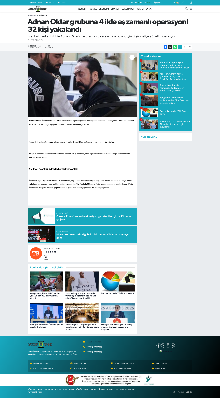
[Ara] (186, 9)
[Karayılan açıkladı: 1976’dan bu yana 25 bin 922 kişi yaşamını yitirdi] (46, 281)
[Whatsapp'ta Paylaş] (175, 47)
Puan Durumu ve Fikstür (43, 368)
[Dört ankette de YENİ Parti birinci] (118, 281)
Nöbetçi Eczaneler (41, 363)
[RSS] (173, 345)
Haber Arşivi (160, 368)
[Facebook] (158, 345)
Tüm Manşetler (79, 368)
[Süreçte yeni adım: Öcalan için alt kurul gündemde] (46, 312)
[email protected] (94, 342)
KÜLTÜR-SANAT (145, 8)
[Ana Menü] (191, 9)
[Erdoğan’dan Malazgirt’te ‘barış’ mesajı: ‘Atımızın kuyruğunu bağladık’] (118, 312)
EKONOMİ (104, 8)
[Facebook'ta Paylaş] (165, 47)
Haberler (32, 15)
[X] (163, 345)
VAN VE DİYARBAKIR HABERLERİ (104, 389)
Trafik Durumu (161, 363)
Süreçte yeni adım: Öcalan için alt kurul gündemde (46, 325)
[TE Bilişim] (36, 253)
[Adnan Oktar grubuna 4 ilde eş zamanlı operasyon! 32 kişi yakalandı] (82, 85)
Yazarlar (63, 2)
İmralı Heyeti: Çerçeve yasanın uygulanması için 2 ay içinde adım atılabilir (82, 327)
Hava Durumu (80, 363)
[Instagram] (168, 345)
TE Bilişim (50, 251)
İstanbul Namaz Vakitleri (125, 363)
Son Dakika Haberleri (122, 368)
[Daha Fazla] (180, 47)
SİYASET (115, 8)
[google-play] (165, 351)
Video (51, 2)
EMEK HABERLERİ (127, 389)
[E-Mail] (46, 257)
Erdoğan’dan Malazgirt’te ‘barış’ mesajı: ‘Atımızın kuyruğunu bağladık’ (116, 327)
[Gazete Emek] (37, 8)
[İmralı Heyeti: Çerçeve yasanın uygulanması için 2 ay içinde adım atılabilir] (82, 312)
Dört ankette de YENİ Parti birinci (117, 293)
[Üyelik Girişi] (190, 2)
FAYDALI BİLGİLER (35, 392)
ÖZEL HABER (127, 8)
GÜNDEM (82, 8)
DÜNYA (93, 8)
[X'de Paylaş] (170, 47)
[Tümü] (189, 136)
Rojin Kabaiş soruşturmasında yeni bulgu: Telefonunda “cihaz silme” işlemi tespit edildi (80, 296)
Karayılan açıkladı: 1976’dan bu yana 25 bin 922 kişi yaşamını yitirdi (45, 296)
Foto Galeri (37, 2)
